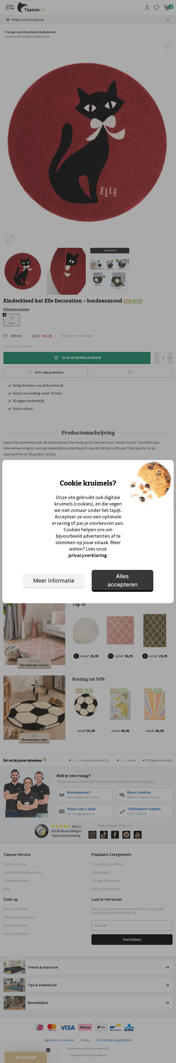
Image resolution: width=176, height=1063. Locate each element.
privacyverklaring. (88, 555)
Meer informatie (53, 580)
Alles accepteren (122, 580)
